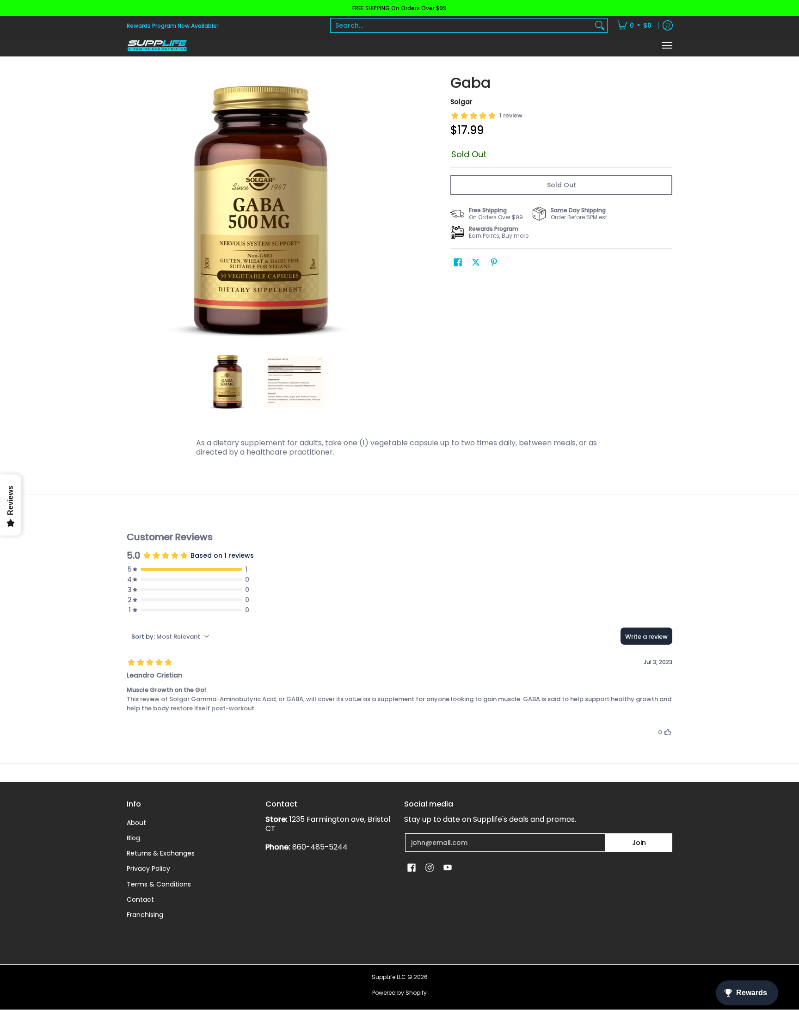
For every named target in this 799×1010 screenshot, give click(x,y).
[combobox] (461, 25)
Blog (133, 838)
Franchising (145, 914)
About (136, 822)
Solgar (461, 101)
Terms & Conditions (159, 884)
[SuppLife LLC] (157, 45)
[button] (457, 262)
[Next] (388, 209)
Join (639, 842)
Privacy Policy (148, 868)
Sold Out (561, 185)
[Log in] (667, 25)
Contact (140, 899)
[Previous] (133, 209)
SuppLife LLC (389, 977)
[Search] (599, 25)
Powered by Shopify (399, 993)
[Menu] (666, 45)
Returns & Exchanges (161, 853)
